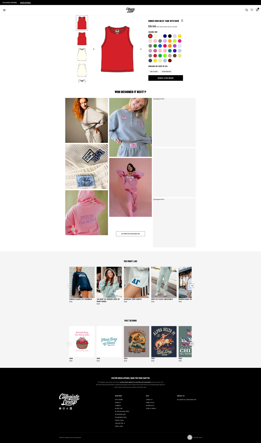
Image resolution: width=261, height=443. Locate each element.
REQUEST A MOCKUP (85, 120)
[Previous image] (94, 49)
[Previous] (69, 286)
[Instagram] (64, 408)
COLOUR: (152, 32)
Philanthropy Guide (121, 417)
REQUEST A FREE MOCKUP (166, 78)
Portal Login (119, 426)
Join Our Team (119, 423)
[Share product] (182, 20)
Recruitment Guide (120, 414)
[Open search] (247, 10)
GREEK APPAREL (25, 2)
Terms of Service (151, 408)
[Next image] (141, 49)
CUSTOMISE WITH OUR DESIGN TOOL (130, 234)
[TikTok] (67, 408)
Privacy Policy (150, 402)
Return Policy (150, 405)
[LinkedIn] (71, 408)
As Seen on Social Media (122, 411)
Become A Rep (119, 408)
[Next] (192, 286)
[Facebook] (60, 408)
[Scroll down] (82, 81)
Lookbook (118, 405)
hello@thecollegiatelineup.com (186, 399)
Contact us (149, 399)
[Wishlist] (252, 10)
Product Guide (119, 420)
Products (118, 402)
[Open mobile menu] (4, 10)
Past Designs (119, 399)
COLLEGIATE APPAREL (10, 2)
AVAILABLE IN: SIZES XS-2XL (158, 66)
